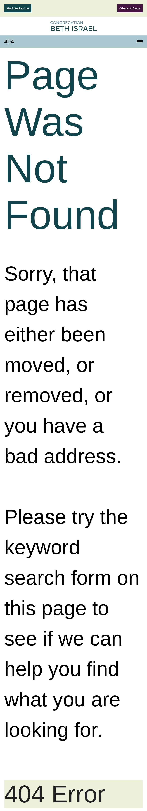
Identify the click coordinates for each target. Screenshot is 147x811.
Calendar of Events (129, 8)
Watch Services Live (18, 8)
